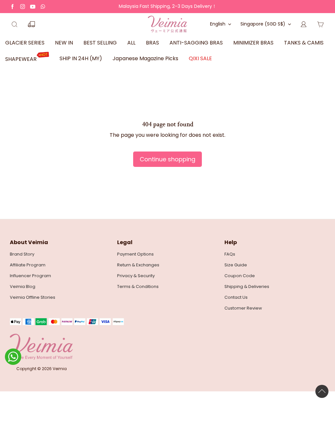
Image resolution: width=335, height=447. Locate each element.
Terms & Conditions (138, 287)
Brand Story (22, 254)
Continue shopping (167, 159)
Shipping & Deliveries (246, 287)
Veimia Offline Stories (32, 297)
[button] (14, 24)
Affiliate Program (27, 265)
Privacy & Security (136, 276)
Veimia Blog (22, 287)
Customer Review (243, 308)
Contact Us (236, 297)
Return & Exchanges (138, 265)
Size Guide (235, 265)
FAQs (229, 254)
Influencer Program (30, 276)
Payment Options (135, 254)
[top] (321, 391)
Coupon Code (239, 276)
